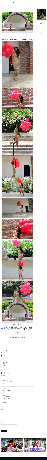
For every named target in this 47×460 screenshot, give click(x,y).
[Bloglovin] (18, 337)
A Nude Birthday (17, 10)
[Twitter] (10, 337)
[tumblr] (19, 337)
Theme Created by (42, 458)
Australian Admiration (29, 341)
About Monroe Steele (19, 458)
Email (2, 422)
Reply (2, 352)
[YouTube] (15, 337)
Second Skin (4, 341)
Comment (2, 409)
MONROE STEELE (7, 3)
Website (2, 425)
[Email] (24, 337)
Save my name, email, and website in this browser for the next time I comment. (12, 428)
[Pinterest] (13, 337)
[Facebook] (16, 337)
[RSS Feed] (22, 337)
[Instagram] (12, 337)
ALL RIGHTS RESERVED (11, 458)
